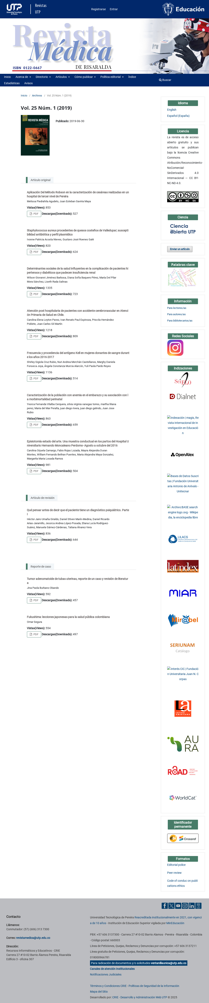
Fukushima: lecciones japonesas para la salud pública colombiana (68, 617)
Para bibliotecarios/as (179, 320)
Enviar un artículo (180, 249)
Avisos (28, 83)
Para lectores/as (176, 307)
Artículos (61, 76)
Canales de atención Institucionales (112, 968)
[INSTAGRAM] (175, 347)
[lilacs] (183, 538)
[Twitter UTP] (171, 905)
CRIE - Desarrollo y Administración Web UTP (139, 997)
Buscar (166, 80)
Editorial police (176, 864)
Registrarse (98, 9)
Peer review (174, 872)
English (171, 109)
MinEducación (175, 923)
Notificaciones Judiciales (105, 974)
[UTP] (15, 9)
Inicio (7, 76)
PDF (35, 213)
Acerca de (22, 76)
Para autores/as (176, 314)
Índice (132, 76)
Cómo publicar (83, 76)
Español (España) (178, 115)
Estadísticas (12, 83)
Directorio (42, 76)
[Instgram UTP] (185, 905)
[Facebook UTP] (165, 905)
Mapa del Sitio (99, 991)
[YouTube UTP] (178, 905)
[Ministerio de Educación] (183, 9)
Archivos (37, 95)
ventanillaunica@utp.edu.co (168, 963)
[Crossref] (183, 838)
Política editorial (110, 76)
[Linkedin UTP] (192, 905)
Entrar (114, 9)
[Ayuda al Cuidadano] (198, 905)
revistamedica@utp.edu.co (33, 937)
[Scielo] (183, 379)
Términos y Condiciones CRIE (108, 986)
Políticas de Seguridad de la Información (154, 986)
